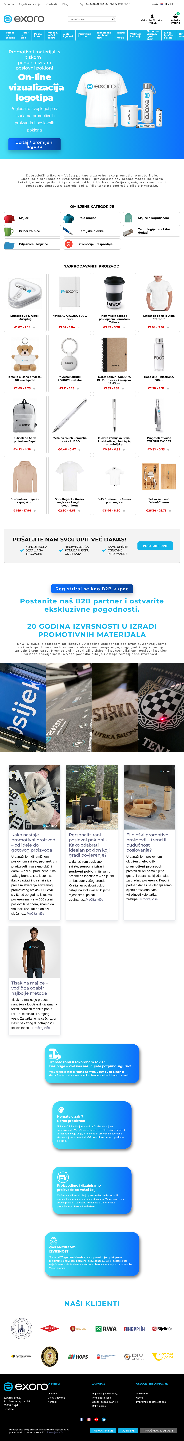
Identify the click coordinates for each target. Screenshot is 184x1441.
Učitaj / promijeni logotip (34, 144)
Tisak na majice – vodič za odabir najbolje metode (29, 997)
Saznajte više (55, 1432)
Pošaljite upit (155, 546)
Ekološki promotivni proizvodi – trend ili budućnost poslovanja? (148, 842)
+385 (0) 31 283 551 (97, 4)
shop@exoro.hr (120, 4)
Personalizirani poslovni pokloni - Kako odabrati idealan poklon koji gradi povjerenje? (89, 845)
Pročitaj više (37, 923)
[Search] (113, 19)
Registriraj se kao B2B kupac (92, 588)
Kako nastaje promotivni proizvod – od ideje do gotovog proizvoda (33, 842)
